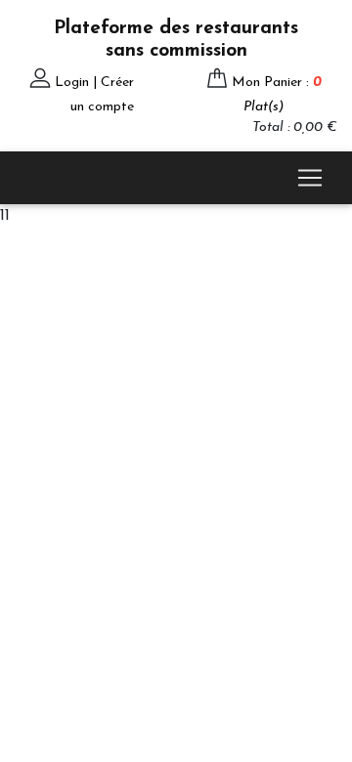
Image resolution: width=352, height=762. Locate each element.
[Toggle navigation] (310, 177)
